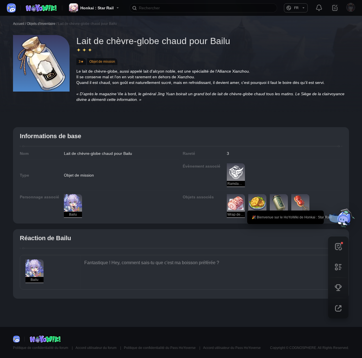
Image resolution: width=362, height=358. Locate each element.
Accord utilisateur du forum (96, 348)
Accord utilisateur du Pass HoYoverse (232, 348)
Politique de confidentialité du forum (41, 348)
